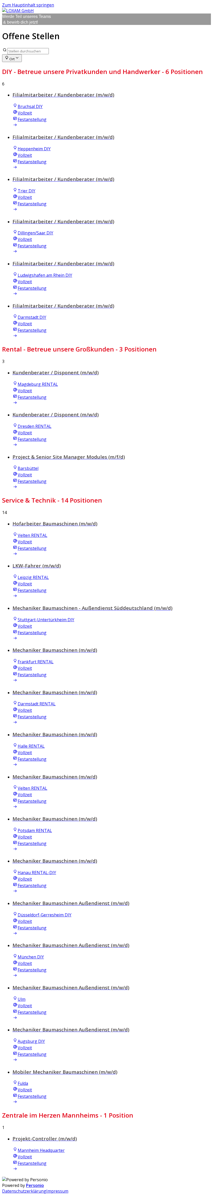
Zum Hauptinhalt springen (28, 5)
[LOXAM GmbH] (18, 10)
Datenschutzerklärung (24, 1191)
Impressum (57, 1191)
